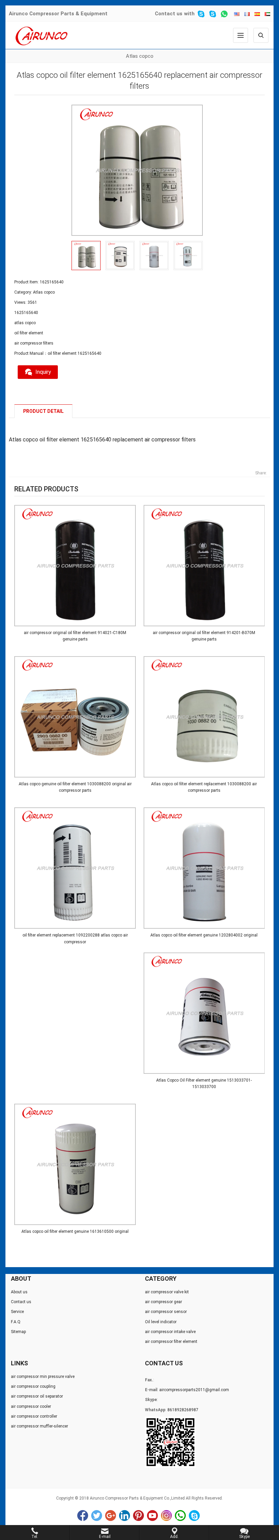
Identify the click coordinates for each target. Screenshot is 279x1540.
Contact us (168, 14)
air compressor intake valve (170, 1331)
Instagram (166, 1515)
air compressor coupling (33, 1386)
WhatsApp (180, 1515)
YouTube (152, 1515)
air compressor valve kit (167, 1292)
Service (17, 1311)
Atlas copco (139, 56)
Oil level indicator (161, 1321)
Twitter (96, 1515)
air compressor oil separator (37, 1396)
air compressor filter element (171, 1341)
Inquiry (43, 372)
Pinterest (138, 1515)
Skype (194, 1515)
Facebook (82, 1515)
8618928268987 (182, 1409)
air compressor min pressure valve (43, 1376)
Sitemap (18, 1331)
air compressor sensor (166, 1311)
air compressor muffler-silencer (39, 1426)
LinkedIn (124, 1515)
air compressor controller (34, 1416)
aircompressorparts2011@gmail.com (194, 1389)
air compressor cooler (31, 1406)
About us (19, 1292)
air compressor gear (163, 1301)
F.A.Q (15, 1321)
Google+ (110, 1515)
